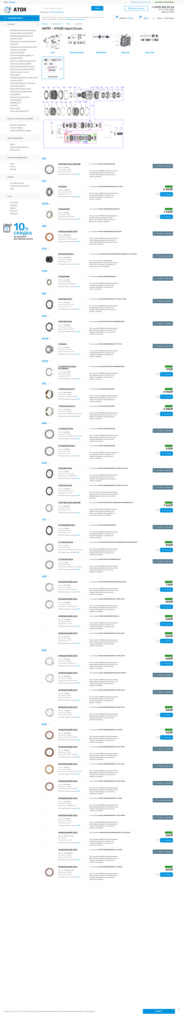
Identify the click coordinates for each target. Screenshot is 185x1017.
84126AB (69, 678)
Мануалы (13, 169)
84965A (69, 192)
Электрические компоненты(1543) (22, 66)
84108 (68, 752)
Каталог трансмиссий (18, 125)
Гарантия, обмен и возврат (19, 186)
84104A (68, 237)
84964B (69, 349)
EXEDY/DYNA (72, 663)
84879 (68, 374)
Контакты (13, 211)
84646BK (69, 259)
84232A (68, 282)
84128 (68, 565)
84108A (68, 786)
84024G (69, 394)
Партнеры (13, 205)
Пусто (130, 18)
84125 (68, 451)
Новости (13, 208)
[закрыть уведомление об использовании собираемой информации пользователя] (178, 1008)
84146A (68, 327)
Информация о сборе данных (75, 19)
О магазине (14, 202)
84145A (68, 169)
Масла (12, 144)
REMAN (70, 493)
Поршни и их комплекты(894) (20, 64)
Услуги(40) (14, 105)
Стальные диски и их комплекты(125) (23, 47)
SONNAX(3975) (15, 103)
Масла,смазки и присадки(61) (20, 89)
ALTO (69, 641)
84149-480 (70, 473)
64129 (68, 530)
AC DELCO (71, 329)
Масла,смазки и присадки (19, 147)
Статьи (12, 166)
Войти (159, 18)
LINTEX (70, 623)
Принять (159, 1011)
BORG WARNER (72, 239)
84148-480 (70, 304)
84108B (68, 735)
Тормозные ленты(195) (18, 50)
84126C (68, 661)
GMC (69, 171)
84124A (68, 434)
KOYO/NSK (71, 216)
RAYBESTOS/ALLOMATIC (75, 436)
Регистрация (169, 18)
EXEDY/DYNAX (72, 606)
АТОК (78, 174)
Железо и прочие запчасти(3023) (22, 69)
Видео (12, 164)
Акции (12, 189)
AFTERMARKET (72, 284)
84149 (68, 508)
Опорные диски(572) (17, 52)
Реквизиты (14, 213)
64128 (68, 547)
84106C (68, 604)
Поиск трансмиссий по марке (20, 130)
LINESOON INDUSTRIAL (75, 413)
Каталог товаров (16, 128)
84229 (68, 214)
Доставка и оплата (17, 183)
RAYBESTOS (71, 805)
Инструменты (15, 150)
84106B (68, 587)
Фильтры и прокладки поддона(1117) (23, 61)
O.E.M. (70, 194)
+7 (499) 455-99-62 (162, 7)
